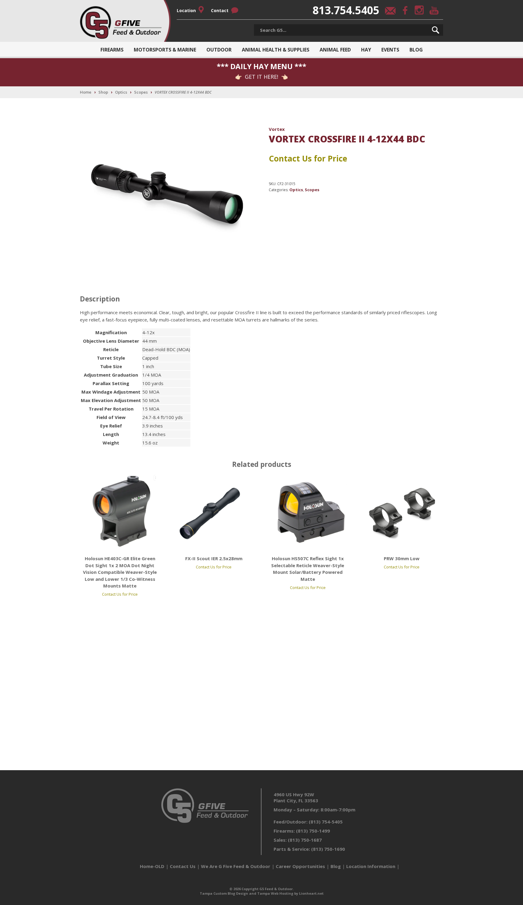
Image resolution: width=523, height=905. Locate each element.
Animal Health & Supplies (275, 49)
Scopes (141, 92)
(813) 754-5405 (326, 822)
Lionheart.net (311, 893)
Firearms (111, 49)
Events (390, 49)
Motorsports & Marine (165, 49)
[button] (435, 30)
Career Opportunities (300, 866)
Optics (121, 92)
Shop (103, 92)
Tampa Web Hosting (275, 893)
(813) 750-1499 (313, 831)
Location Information (370, 866)
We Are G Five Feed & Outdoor (235, 866)
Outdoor (219, 49)
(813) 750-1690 (328, 849)
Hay (366, 49)
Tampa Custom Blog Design (224, 893)
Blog (416, 49)
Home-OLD (152, 866)
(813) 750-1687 (305, 840)
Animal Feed (335, 49)
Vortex (277, 129)
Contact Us (183, 866)
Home (85, 92)
